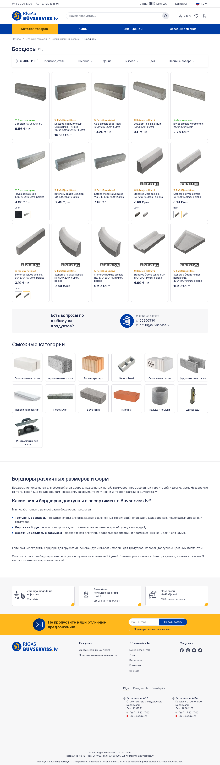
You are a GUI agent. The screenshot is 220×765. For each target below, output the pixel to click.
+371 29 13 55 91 (49, 3)
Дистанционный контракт (94, 649)
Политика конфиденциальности (98, 655)
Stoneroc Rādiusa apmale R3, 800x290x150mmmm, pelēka (108, 277)
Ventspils (158, 688)
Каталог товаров (34, 29)
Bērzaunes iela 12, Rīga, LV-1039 (84, 755)
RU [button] (202, 3)
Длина (107, 61)
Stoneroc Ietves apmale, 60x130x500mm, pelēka (187, 195)
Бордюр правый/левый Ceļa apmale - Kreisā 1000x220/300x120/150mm (69, 126)
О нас (132, 655)
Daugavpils (140, 688)
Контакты (181, 3)
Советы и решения (183, 29)
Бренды (134, 670)
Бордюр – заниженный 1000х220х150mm (147, 125)
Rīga (126, 688)
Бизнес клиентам (139, 649)
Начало (16, 38)
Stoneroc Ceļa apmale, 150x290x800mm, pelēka (148, 195)
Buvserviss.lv (148, 491)
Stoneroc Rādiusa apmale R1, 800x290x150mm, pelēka (69, 277)
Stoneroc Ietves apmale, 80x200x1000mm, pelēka (29, 276)
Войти (187, 15)
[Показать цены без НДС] (152, 3)
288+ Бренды (133, 29)
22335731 (138, 708)
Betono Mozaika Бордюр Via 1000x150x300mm (69, 195)
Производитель (53, 61)
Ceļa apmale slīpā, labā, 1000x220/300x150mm (107, 125)
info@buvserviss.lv (143, 755)
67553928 (114, 755)
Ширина (83, 61)
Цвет (151, 61)
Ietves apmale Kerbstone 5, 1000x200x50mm (188, 125)
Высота (130, 61)
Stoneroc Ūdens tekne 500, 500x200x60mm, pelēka (149, 276)
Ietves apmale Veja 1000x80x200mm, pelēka (29, 195)
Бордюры (90, 38)
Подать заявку (173, 621)
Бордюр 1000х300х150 (28, 123)
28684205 (188, 708)
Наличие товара (180, 61)
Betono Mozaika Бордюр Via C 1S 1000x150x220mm (109, 195)
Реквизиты (135, 660)
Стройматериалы (36, 38)
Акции (83, 29)
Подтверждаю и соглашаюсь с (152, 629)
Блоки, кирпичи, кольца (66, 38)
